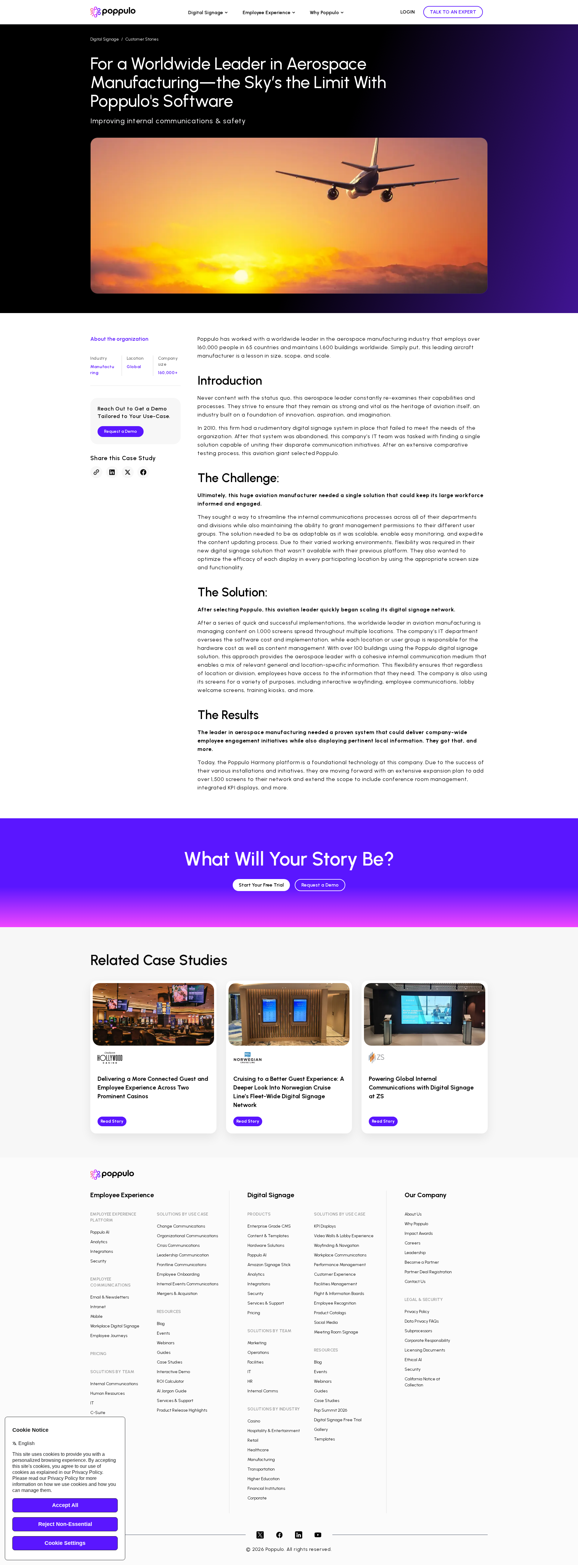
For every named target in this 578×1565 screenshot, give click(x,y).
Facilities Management (335, 1284)
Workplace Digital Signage (114, 1326)
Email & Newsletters (109, 1297)
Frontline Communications (181, 1264)
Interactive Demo (173, 1371)
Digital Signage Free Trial (338, 1419)
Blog (161, 1323)
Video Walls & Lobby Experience (344, 1235)
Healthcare (258, 1450)
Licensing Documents (425, 1350)
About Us (413, 1214)
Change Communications (181, 1226)
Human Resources (107, 1393)
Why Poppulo (324, 12)
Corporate (257, 1498)
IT (92, 1403)
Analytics (98, 1241)
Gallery (321, 1429)
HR (250, 1381)
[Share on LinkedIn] (112, 472)
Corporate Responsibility (427, 1340)
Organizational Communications (187, 1235)
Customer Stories (141, 39)
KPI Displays (325, 1226)
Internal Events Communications (187, 1284)
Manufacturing (261, 1459)
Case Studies (169, 1362)
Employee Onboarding (178, 1274)
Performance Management (340, 1264)
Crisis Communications (178, 1245)
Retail (252, 1440)
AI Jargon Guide (172, 1391)
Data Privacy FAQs (422, 1321)
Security (98, 1261)
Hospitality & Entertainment (273, 1430)
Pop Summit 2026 (330, 1410)
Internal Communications (114, 1383)
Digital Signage (205, 12)
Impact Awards (419, 1233)
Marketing (256, 1342)
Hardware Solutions (265, 1245)
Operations (258, 1352)
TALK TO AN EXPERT (453, 12)
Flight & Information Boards (339, 1293)
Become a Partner (422, 1262)
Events (163, 1333)
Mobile (96, 1316)
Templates (324, 1439)
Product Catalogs (330, 1312)
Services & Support (175, 1400)
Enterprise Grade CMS (269, 1226)
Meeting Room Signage (336, 1332)
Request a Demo (120, 431)
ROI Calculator (170, 1381)
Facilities (255, 1362)
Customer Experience (335, 1274)
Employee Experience (267, 12)
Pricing (253, 1312)
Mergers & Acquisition (177, 1293)
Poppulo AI (99, 1232)
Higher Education (263, 1478)
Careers (412, 1243)
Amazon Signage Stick (269, 1264)
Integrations (101, 1251)
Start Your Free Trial (261, 885)
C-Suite (97, 1412)
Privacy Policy (417, 1311)
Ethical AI (413, 1359)
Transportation (261, 1469)
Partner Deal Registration (428, 1271)
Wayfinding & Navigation (336, 1245)
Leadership (415, 1252)
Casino (253, 1421)
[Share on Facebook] (143, 472)
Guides (163, 1352)
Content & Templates (268, 1235)
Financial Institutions (266, 1488)
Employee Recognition (335, 1303)
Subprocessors (418, 1330)
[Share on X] (128, 472)
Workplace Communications (340, 1255)
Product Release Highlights (182, 1410)
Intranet (98, 1306)
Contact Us (415, 1281)
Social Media (326, 1322)
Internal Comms (262, 1391)
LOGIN (407, 12)
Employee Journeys (108, 1335)
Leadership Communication (183, 1255)
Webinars (165, 1342)
